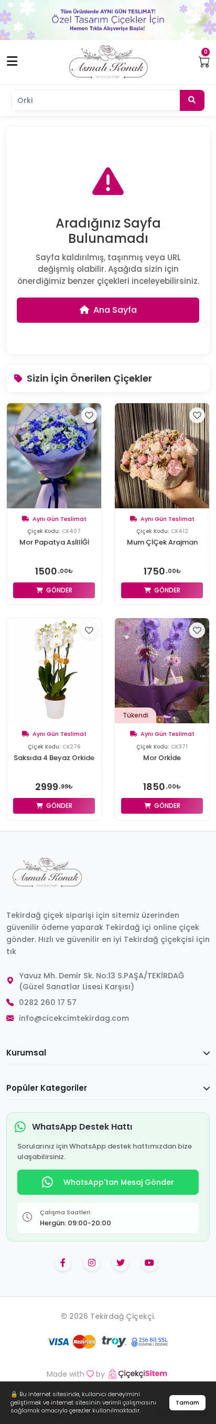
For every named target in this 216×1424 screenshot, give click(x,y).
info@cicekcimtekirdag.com (74, 1018)
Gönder (58, 590)
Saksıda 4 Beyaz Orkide (54, 758)
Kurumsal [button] (26, 1052)
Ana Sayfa (115, 310)
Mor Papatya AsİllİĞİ (54, 542)
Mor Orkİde (162, 758)
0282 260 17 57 (48, 1002)
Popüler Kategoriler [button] (46, 1087)
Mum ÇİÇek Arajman (162, 542)
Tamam (187, 1402)
